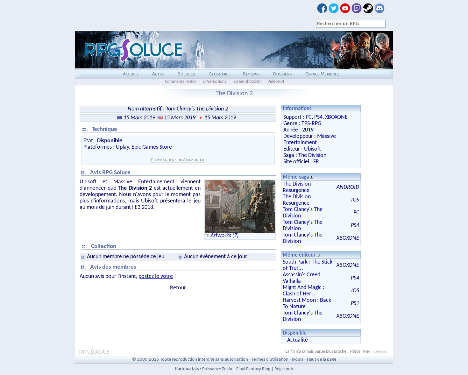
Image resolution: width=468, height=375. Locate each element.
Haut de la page (321, 359)
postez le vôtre (155, 276)
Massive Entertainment (309, 139)
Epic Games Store (151, 147)
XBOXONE (336, 117)
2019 (308, 130)
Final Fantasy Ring (253, 369)
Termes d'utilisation (270, 359)
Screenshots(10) (247, 81)
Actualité (297, 340)
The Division (312, 155)
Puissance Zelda (217, 369)
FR (316, 162)
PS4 (318, 117)
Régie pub (283, 369)
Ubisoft (312, 149)
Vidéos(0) (275, 81)
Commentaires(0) (180, 81)
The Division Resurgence (297, 187)
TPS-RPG (311, 124)
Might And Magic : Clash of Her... (303, 291)
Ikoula (297, 359)
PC (309, 117)
